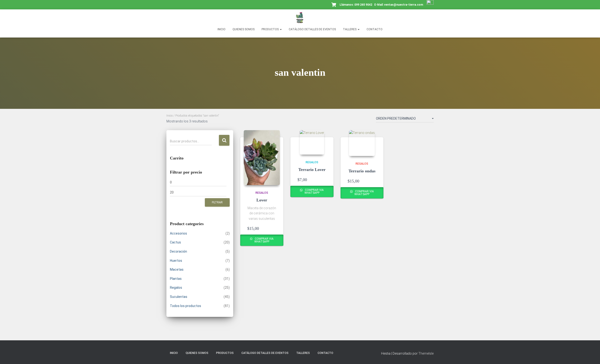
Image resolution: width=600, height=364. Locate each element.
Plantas (176, 279)
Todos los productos (185, 306)
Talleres (350, 29)
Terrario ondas (362, 171)
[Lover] (262, 157)
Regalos (176, 287)
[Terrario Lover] (312, 142)
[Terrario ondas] (362, 143)
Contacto (374, 29)
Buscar (224, 140)
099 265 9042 (363, 4)
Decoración (178, 251)
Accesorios (178, 233)
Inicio (221, 29)
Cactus (175, 242)
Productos (270, 29)
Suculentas (178, 297)
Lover (261, 200)
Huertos (176, 260)
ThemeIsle (426, 353)
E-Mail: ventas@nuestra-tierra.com (399, 4)
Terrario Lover (312, 169)
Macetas (177, 269)
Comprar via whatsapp (264, 240)
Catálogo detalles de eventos (312, 29)
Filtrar (217, 202)
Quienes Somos (243, 29)
